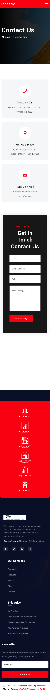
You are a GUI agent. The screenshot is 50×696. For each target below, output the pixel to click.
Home (7, 37)
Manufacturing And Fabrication (21, 622)
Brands (11, 580)
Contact (11, 591)
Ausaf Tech (25, 692)
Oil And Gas (13, 611)
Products (12, 574)
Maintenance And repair (18, 628)
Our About (12, 569)
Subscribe (25, 674)
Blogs (10, 586)
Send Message (21, 318)
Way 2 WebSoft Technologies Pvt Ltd (30, 689)
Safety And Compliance (18, 633)
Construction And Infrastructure (22, 616)
